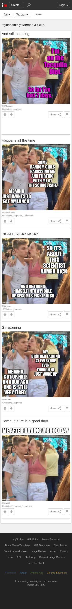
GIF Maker (33, 539)
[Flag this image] (67, 114)
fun (6, 14)
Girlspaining (11, 327)
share (53, 114)
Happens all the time (18, 140)
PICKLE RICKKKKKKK (20, 234)
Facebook (10, 572)
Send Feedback (36, 563)
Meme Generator (51, 539)
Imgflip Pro (17, 539)
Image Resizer (38, 551)
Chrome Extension (57, 572)
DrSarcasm (8, 106)
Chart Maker (60, 545)
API (19, 557)
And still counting (15, 34)
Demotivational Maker (15, 551)
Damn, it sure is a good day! (25, 421)
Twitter (23, 572)
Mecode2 (7, 399)
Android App (36, 572)
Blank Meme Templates (17, 545)
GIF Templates (42, 545)
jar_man (7, 306)
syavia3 (7, 503)
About (53, 551)
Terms (9, 557)
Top (20, 14)
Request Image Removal (52, 557)
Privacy (64, 551)
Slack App (30, 557)
